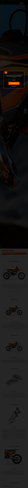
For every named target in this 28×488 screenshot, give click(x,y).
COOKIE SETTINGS (14, 86)
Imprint (15, 77)
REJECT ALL (14, 80)
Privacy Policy (13, 77)
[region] (14, 79)
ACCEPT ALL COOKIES (14, 83)
